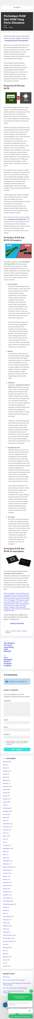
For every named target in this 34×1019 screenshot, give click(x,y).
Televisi (5, 922)
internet (5, 814)
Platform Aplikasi (8, 867)
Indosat (5, 802)
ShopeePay (6, 892)
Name (6, 720)
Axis (4, 765)
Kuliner (5, 836)
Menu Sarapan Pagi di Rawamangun (14, 980)
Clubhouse (6, 771)
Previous (6, 641)
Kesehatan (6, 827)
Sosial (4, 907)
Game (5, 789)
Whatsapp (6, 947)
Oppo (4, 857)
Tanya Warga (7, 916)
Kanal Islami (6, 823)
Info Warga (6, 808)
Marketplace (6, 848)
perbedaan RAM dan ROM (17, 219)
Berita (4, 768)
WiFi (4, 953)
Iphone (5, 817)
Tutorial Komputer (8, 941)
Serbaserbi (6, 885)
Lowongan (6, 845)
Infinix (4, 805)
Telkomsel (6, 926)
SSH (4, 913)
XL (3, 963)
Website (7, 734)
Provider (5, 873)
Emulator (5, 783)
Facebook (6, 786)
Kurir (4, 839)
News (11, 27)
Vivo (4, 944)
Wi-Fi (4, 950)
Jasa (4, 820)
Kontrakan (6, 830)
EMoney (5, 780)
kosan (4, 833)
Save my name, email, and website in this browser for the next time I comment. (17, 742)
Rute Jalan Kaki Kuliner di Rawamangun (15, 988)
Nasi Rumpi (6, 977)
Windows (5, 957)
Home (5, 27)
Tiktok (4, 929)
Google (5, 792)
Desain (5, 774)
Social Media (6, 901)
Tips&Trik (5, 932)
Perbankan (6, 864)
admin (19, 631)
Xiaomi (5, 960)
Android (5, 761)
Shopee (5, 888)
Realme (5, 876)
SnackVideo (6, 898)
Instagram (6, 811)
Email (6, 727)
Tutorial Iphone (7, 938)
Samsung (5, 882)
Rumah (5, 879)
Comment (8, 701)
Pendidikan (6, 861)
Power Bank (6, 870)
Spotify (5, 910)
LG (4, 842)
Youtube (5, 966)
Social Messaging (8, 904)
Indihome (5, 799)
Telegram (5, 919)
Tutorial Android (7, 935)
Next (5, 655)
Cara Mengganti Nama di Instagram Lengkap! (8, 662)
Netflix (5, 851)
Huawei (5, 796)
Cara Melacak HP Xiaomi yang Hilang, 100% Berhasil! (9, 647)
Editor (4, 777)
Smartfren (6, 895)
